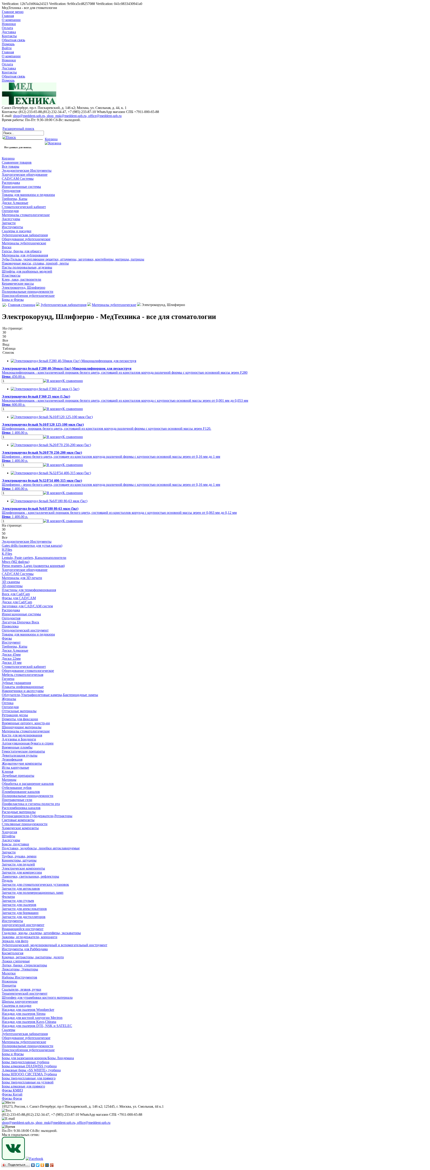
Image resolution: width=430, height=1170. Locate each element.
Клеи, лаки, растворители (21, 279)
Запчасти (9, 223)
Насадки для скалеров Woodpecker (28, 1010)
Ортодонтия (11, 191)
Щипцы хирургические (20, 1001)
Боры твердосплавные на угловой (28, 1082)
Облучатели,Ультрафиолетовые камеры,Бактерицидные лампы (50, 695)
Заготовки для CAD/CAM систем (27, 606)
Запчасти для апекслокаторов (24, 909)
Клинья (7, 771)
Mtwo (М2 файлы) (15, 562)
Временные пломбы (17, 747)
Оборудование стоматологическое (28, 671)
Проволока (10, 626)
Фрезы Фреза (12, 1098)
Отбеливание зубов (17, 788)
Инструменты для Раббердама (25, 949)
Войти (7, 48)
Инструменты (12, 227)
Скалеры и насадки (16, 231)
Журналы (9, 699)
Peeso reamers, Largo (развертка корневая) (33, 566)
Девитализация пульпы (19, 755)
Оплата (7, 28)
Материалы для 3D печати (22, 578)
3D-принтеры (12, 586)
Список (8, 352)
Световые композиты (18, 820)
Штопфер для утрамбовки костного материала (37, 997)
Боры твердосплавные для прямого (29, 1078)
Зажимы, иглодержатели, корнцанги (29, 937)
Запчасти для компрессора (22, 872)
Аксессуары (11, 219)
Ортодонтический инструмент (25, 630)
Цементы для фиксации (20, 719)
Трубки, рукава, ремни (19, 856)
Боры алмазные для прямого (23, 1086)
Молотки (9, 973)
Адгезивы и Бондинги (19, 739)
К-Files (7, 554)
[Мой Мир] (47, 1165)
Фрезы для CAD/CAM (19, 598)
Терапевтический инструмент (24, 993)
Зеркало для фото (15, 941)
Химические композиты (20, 828)
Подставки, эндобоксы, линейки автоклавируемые (41, 848)
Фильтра (8, 897)
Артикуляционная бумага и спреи (28, 743)
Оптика (7, 703)
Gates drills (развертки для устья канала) (32, 545)
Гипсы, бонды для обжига (21, 251)
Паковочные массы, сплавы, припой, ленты (35, 263)
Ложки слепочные (16, 961)
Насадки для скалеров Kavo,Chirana (29, 1022)
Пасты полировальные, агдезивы (27, 267)
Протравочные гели (17, 800)
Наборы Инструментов (19, 977)
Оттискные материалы (19, 711)
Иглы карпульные (15, 767)
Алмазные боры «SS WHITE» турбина (31, 1070)
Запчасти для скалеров (19, 905)
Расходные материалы (19, 812)
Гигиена (8, 679)
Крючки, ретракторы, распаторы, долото (33, 957)
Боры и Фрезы (13, 300)
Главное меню (13, 12)
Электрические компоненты (23, 868)
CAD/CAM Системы (18, 178)
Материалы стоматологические (26, 215)
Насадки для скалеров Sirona (23, 1014)
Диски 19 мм (12, 662)
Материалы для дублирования (25, 255)
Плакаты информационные (23, 687)
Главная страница (21, 305)
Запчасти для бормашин (20, 913)
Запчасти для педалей (18, 864)
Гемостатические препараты (23, 751)
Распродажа (11, 183)
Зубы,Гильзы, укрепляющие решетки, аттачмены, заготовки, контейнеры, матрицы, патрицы (73, 259)
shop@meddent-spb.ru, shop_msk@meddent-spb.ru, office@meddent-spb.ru (67, 116)
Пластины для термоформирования (29, 590)
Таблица (8, 348)
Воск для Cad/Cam (16, 594)
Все (5, 340)
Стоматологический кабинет (24, 207)
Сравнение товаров (17, 162)
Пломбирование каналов (21, 792)
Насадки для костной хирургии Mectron (32, 1018)
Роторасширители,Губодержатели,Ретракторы (37, 816)
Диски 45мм (11, 654)
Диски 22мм (11, 658)
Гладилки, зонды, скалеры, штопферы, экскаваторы (41, 933)
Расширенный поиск (18, 128)
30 (4, 332)
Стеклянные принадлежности (24, 824)
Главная (8, 16)
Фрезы (7, 638)
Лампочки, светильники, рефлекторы (30, 876)
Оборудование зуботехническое (26, 239)
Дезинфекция (12, 759)
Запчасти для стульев (18, 901)
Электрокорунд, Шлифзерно (23, 287)
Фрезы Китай (12, 1094)
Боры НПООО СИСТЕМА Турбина (29, 1074)
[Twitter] (37, 1165)
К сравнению (72, 381)
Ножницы (9, 981)
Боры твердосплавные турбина (25, 1062)
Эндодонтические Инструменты (27, 170)
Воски (6, 247)
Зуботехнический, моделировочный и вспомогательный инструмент (54, 945)
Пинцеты (9, 985)
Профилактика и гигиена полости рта (31, 804)
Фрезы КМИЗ (12, 1090)
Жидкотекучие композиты (22, 763)
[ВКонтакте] (33, 1165)
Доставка (9, 32)
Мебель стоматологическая (22, 675)
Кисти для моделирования (22, 735)
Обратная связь (13, 40)
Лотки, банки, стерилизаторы (24, 965)
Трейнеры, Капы (14, 199)
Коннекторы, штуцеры (19, 860)
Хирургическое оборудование (24, 174)
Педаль (7, 880)
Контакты (9, 36)
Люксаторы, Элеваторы (20, 969)
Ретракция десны (15, 715)
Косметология (12, 953)
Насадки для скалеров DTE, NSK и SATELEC (37, 1026)
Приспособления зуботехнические (28, 295)
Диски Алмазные (15, 203)
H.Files (7, 549)
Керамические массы (18, 283)
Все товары (10, 166)
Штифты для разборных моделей (27, 271)
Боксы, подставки (15, 844)
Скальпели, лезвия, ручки (21, 989)
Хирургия (9, 832)
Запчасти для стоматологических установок (35, 884)
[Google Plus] (51, 1165)
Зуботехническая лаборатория (25, 235)
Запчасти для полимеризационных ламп (32, 892)
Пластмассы (11, 275)
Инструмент (11, 642)
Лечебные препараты (18, 775)
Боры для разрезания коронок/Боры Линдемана (38, 1058)
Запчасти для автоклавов (21, 888)
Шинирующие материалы (21, 727)
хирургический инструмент (23, 925)
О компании (11, 20)
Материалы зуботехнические (24, 243)
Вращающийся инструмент (22, 929)
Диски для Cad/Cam (17, 602)
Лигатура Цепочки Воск (20, 622)
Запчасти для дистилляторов (23, 917)
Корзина (8, 158)
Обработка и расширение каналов (28, 784)
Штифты (8, 836)
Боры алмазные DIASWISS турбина (29, 1066)
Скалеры (8, 1030)
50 (4, 336)
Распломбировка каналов (21, 808)
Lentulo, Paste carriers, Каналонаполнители (34, 558)
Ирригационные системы (21, 187)
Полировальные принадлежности (27, 291)
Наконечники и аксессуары (23, 691)
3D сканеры (11, 582)
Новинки (9, 24)
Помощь (8, 44)
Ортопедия (10, 211)
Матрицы (9, 779)
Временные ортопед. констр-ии (26, 723)
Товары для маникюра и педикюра (28, 195)
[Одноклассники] (42, 1165)
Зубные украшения (16, 683)
